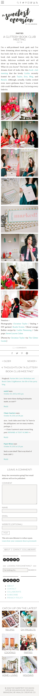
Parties (19, 33)
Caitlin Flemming (24, 330)
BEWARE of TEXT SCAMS (18, 432)
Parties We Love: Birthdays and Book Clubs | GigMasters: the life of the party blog (19, 381)
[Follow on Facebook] (4, 559)
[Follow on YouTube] (18, 559)
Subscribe (12, 595)
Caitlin (27, 73)
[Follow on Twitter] (8, 559)
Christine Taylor (20, 324)
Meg (31, 77)
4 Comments (21, 348)
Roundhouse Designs (23, 690)
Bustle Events (18, 327)
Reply (6, 406)
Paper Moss (8, 444)
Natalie (4, 80)
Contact (17, 550)
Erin (26, 77)
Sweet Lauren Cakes (14, 333)
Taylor (19, 77)
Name (5, 507)
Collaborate (29, 550)
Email (5, 516)
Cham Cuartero (10, 413)
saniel (6, 391)
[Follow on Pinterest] (14, 559)
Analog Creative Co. (26, 692)
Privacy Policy (15, 598)
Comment (7, 483)
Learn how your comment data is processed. (19, 541)
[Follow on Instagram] (11, 559)
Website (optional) (12, 524)
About (7, 550)
